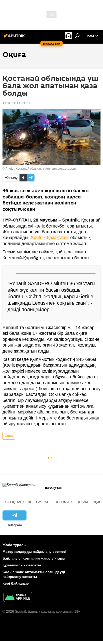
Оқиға (9, 436)
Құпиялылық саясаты (21, 565)
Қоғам (83, 502)
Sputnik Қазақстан (49, 237)
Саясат (42, 502)
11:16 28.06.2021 (16, 103)
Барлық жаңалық (16, 502)
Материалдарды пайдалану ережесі (34, 552)
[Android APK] (18, 597)
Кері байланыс (15, 583)
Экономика (62, 502)
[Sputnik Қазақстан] (15, 38)
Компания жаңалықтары (43, 558)
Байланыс (11, 558)
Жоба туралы (14, 545)
